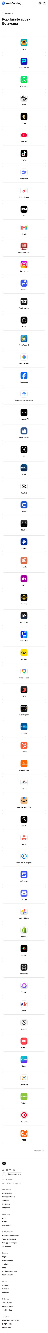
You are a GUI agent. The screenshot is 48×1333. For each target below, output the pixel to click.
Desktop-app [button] (7, 1193)
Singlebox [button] (6, 1208)
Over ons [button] (5, 1285)
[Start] (11, 3)
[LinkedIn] (7, 1170)
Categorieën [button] (6, 1225)
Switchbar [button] (6, 1204)
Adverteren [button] (6, 1246)
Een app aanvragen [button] (9, 1243)
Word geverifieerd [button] (9, 1239)
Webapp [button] (5, 1200)
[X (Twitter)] (3, 1170)
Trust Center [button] (6, 1303)
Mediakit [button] (5, 1292)
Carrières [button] (5, 1289)
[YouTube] (10, 1170)
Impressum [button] (6, 1327)
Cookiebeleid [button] (7, 1310)
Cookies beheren (7, 1179)
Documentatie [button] (7, 1260)
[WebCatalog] (4, 1163)
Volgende (37, 1150)
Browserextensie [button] (8, 1197)
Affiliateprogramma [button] (9, 1271)
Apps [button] (4, 1218)
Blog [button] (4, 1268)
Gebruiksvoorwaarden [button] (10, 1320)
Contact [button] (5, 1264)
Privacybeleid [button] (7, 1306)
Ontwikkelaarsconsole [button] (10, 1236)
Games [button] (4, 1222)
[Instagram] (14, 1170)
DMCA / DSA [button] (7, 1324)
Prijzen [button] (4, 1257)
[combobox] (8, 13)
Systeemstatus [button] (8, 1275)
